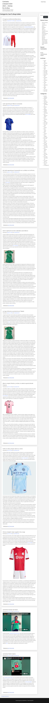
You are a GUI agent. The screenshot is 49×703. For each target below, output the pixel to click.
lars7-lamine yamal (45, 130)
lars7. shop (8, 182)
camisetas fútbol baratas (28, 27)
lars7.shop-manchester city (46, 158)
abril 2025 (45, 72)
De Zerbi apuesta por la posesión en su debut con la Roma (18, 170)
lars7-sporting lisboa (45, 149)
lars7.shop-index (11, 98)
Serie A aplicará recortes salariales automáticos (15, 230)
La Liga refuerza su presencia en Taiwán (13, 311)
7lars (7, 643)
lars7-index (45, 122)
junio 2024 (45, 89)
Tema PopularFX (30, 700)
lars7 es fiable (28, 114)
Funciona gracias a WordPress (21, 700)
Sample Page (43, 1)
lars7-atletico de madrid (45, 115)
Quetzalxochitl (18, 20)
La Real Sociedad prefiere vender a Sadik (45, 43)
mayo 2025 (45, 71)
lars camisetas (15, 245)
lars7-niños (45, 137)
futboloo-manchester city (46, 104)
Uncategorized (46, 165)
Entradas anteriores (5, 696)
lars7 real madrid (25, 458)
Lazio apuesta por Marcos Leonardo (12, 104)
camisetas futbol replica (9, 654)
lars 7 (9, 321)
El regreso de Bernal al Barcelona (12, 19)
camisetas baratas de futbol (10, 609)
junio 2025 (45, 70)
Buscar (41, 15)
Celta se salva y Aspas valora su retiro (13, 448)
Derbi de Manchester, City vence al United (44, 39)
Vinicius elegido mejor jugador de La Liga (14, 532)
